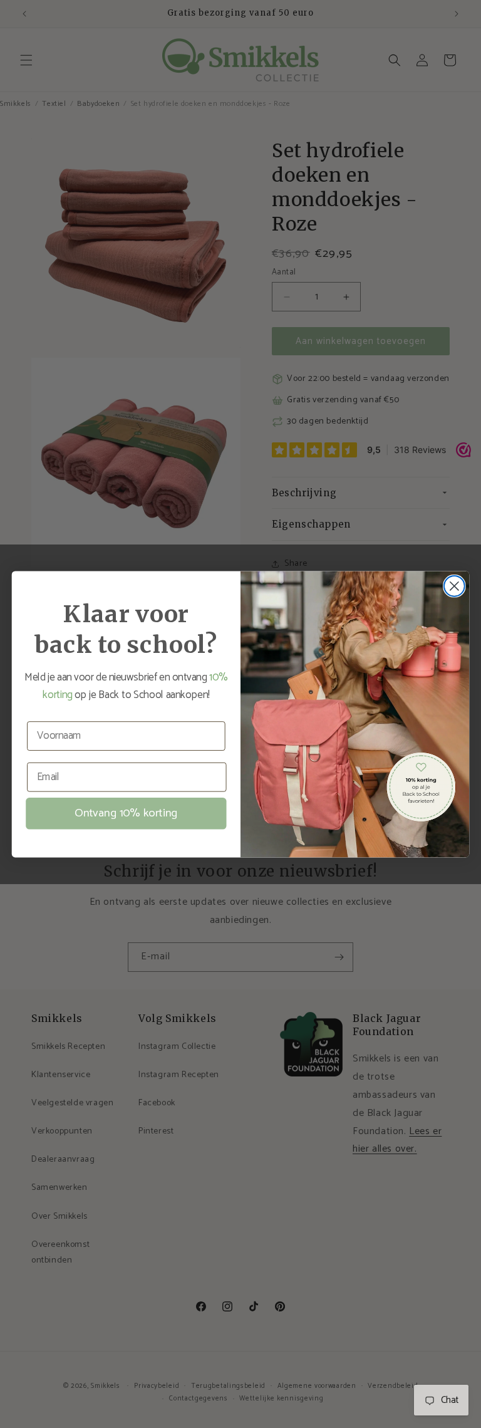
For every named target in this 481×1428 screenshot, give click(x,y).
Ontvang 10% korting (126, 813)
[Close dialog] (454, 586)
